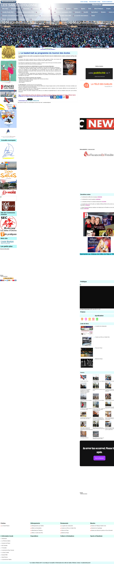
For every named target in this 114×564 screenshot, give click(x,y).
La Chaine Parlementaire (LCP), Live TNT (88, 309)
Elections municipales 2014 (63, 12)
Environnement (15, 8)
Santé (51, 8)
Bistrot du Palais (99, 358)
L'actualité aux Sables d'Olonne (48, 95)
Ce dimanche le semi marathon (88, 199)
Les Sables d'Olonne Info (23, 5)
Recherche (97, 5)
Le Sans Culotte (5, 552)
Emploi (108, 8)
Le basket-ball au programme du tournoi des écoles (45, 53)
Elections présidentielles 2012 (25, 12)
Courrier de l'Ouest (6, 543)
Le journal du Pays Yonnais (8, 550)
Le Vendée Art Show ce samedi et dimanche (91, 201)
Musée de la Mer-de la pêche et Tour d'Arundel (102, 530)
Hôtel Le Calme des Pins (37, 532)
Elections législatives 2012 (44, 12)
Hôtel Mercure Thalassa (37, 530)
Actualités (35, 8)
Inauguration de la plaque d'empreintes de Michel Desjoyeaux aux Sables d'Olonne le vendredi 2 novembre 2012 (85, 391)
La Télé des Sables (6, 540)
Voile (89, 8)
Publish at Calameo (99, 66)
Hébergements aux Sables (38, 525)
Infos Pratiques (98, 8)
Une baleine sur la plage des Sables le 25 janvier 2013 (98, 438)
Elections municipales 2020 (49, 15)
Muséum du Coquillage (96, 528)
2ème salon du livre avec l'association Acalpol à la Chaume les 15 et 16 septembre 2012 (86, 429)
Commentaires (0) (22, 100)
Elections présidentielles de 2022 (41, 19)
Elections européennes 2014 (10, 15)
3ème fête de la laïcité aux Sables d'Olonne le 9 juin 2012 (99, 428)
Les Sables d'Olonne (84, 437)
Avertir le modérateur (107, 1)
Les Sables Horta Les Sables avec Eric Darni (98, 401)
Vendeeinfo (4, 538)
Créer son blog (83, 1)
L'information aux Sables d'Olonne (64, 95)
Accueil (48, 49)
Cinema (1, 275)
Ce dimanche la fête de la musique (89, 197)
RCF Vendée (4, 545)
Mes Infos (5, 8)
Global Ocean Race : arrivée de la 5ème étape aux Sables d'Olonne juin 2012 (99, 409)
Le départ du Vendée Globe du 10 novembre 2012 (86, 409)
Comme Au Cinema (4, 276)
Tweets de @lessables (4, 248)
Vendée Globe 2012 (7, 12)
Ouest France (5, 557)
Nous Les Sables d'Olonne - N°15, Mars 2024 (99, 48)
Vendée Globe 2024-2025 (61, 19)
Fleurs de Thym (98, 348)
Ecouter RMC (5, 554)
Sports (83, 8)
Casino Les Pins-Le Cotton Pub (102, 337)
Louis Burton (7, 241)
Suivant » (53, 49)
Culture (68, 8)
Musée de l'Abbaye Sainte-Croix (98, 525)
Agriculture (94, 12)
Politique (44, 8)
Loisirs (75, 8)
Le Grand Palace (5, 525)
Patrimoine (59, 8)
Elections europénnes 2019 (30, 15)
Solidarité (77, 12)
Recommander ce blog (94, 1)
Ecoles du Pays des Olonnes (34, 95)
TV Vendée (4, 547)
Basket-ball (24, 95)
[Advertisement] (60, 33)
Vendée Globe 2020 (65, 15)
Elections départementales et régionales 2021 (15, 19)
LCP (99, 309)
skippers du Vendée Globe (5, 243)
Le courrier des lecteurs (81, 15)
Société (85, 12)
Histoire (103, 12)
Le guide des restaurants (100, 326)
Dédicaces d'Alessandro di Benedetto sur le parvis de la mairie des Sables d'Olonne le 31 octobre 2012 (98, 419)
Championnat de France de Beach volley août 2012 (85, 418)
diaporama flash (91, 149)
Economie (26, 8)
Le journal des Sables (7, 559)
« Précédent (43, 49)
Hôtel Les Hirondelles (36, 528)
